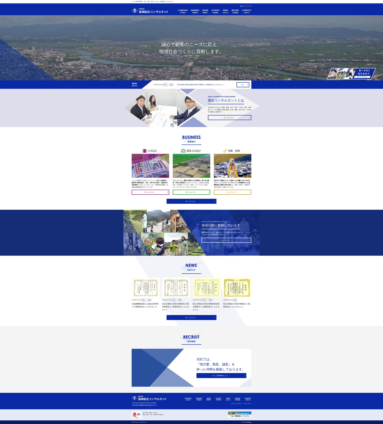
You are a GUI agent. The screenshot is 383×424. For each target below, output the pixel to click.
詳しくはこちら (229, 117)
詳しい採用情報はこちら (220, 375)
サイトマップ (247, 403)
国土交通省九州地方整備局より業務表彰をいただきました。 (188, 84)
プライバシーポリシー (237, 403)
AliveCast (249, 422)
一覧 (242, 84)
